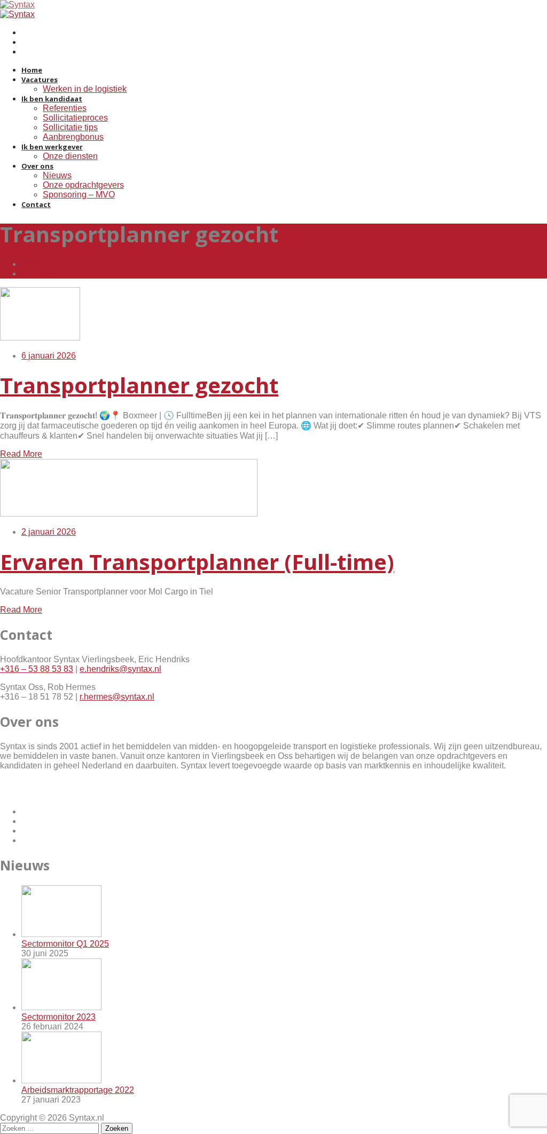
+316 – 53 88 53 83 (36, 668)
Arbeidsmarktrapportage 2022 (77, 1090)
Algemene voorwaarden (45, 783)
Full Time (39, 273)
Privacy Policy (27, 793)
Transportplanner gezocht (139, 385)
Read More (21, 453)
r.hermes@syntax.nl (117, 696)
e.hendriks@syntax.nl (120, 668)
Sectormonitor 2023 (58, 1016)
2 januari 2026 (48, 531)
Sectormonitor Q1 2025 (65, 943)
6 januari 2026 (48, 355)
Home (32, 263)
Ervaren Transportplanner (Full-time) (197, 561)
